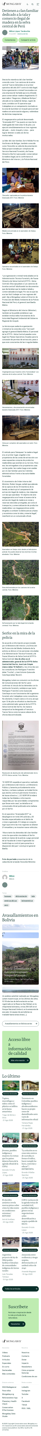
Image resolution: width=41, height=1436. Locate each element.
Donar (24, 1360)
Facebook (26, 1401)
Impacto (25, 1363)
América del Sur (22, 34)
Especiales (6, 1363)
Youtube (25, 1394)
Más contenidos (8, 1374)
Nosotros (25, 1353)
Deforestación (21, 896)
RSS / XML (26, 1408)
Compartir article (28, 40)
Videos (5, 1353)
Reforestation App (9, 1398)
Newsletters (27, 1367)
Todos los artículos (12, 1289)
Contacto (25, 1356)
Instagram (26, 1391)
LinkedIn (25, 1387)
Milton (11, 876)
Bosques (7, 896)
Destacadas (7, 1370)
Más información (18, 1060)
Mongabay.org (8, 1394)
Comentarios (10, 40)
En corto (5, 1367)
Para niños (6, 1391)
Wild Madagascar (9, 1387)
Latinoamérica (27, 901)
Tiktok (24, 1405)
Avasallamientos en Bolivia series (18, 1024)
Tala (33, 896)
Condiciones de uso (29, 1376)
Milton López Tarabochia (19, 31)
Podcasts (6, 1356)
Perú (6, 905)
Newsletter (15, 1324)
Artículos (6, 1360)
